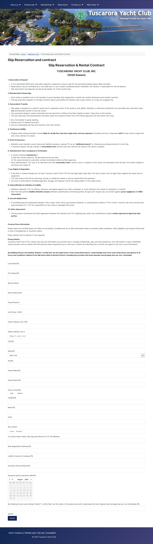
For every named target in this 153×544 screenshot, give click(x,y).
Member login (30, 533)
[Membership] (53, 4)
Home (11, 533)
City (11, 341)
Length (12, 398)
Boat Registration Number (19, 446)
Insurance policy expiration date (22, 475)
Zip (10, 361)
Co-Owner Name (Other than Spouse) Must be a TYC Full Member (34, 436)
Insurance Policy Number (19, 466)
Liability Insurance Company (20, 456)
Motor (20, 393)
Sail (11, 393)
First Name (13, 273)
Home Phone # (13, 302)
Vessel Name (14, 380)
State (11, 351)
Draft (10, 417)
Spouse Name (13, 283)
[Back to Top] (149, 540)
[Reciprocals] (36, 4)
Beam (11, 407)
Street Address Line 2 (16, 332)
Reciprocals (29, 5)
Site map (40, 533)
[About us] (19, 4)
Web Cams (91, 5)
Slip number (12, 427)
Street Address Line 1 (17, 322)
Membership (46, 5)
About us (14, 5)
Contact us (76, 5)
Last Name (13, 263)
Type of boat (14, 390)
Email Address (15, 293)
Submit (10, 514)
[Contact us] (82, 4)
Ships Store (63, 5)
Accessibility (51, 533)
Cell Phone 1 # (15, 312)
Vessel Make (14, 370)
